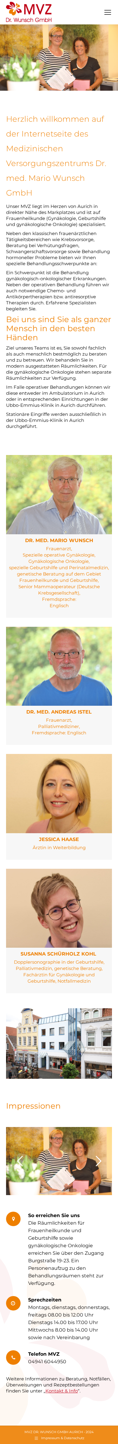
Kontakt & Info (61, 1391)
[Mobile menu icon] (107, 12)
